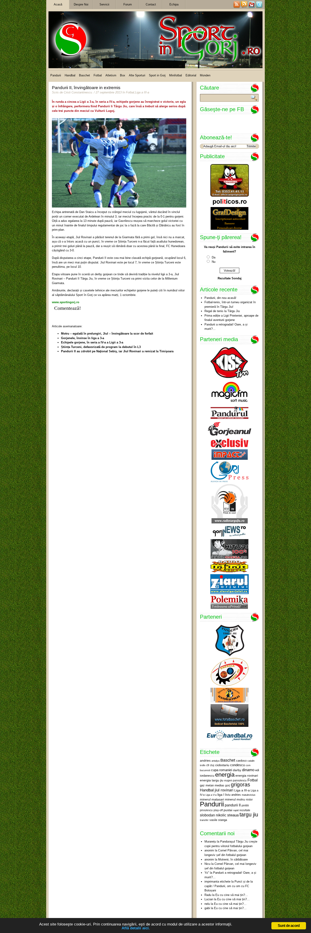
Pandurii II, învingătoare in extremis (86, 87)
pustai (228, 810)
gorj (227, 785)
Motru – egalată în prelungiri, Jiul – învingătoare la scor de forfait (107, 333)
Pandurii (55, 75)
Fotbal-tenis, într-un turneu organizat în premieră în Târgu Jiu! (230, 304)
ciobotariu (222, 765)
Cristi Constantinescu (78, 92)
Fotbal (98, 75)
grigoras (240, 785)
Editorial (191, 75)
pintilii (245, 805)
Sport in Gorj (157, 75)
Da (213, 257)
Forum (127, 4)
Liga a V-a (211, 794)
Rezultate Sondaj (230, 278)
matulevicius (248, 794)
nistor (249, 799)
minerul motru (235, 799)
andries (205, 760)
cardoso (241, 760)
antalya (215, 760)
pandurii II (233, 805)
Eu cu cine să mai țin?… (231, 895)
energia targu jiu (211, 780)
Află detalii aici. (136, 928)
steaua (233, 815)
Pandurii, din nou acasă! (220, 298)
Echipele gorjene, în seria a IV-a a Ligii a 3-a (92, 342)
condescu (237, 765)
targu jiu (249, 815)
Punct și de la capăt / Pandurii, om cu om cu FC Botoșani (228, 886)
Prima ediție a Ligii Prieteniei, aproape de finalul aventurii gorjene (231, 318)
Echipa (173, 4)
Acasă (58, 4)
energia (225, 774)
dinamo (248, 770)
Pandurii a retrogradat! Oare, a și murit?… (225, 327)
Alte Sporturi (137, 75)
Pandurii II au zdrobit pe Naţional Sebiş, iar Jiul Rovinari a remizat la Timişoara (117, 351)
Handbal (70, 75)
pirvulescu (206, 810)
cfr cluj (210, 765)
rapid (236, 810)
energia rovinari (246, 775)
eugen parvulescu (235, 780)
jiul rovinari (224, 790)
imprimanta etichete (217, 881)
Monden (205, 75)
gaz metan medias (212, 785)
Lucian (208, 899)
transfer (204, 820)
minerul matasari (212, 799)
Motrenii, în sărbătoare (233, 859)
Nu (213, 261)
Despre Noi (81, 4)
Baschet (84, 75)
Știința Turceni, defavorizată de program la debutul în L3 (101, 347)
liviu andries (233, 794)
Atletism (110, 75)
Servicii (104, 4)
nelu (207, 903)
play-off (218, 810)
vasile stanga (218, 820)
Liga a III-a (142, 92)
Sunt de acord (289, 926)
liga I (220, 794)
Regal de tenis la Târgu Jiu (222, 311)
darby (237, 770)
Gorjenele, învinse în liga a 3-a (82, 338)
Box (122, 75)
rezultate (245, 810)
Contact (151, 4)
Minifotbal (175, 75)
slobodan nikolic (213, 815)
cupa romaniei (221, 770)
